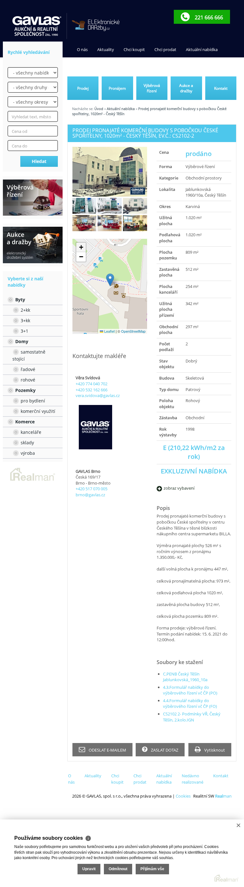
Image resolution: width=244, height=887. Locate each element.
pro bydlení (32, 401)
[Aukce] (33, 245)
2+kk (24, 310)
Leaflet (109, 331)
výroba (27, 453)
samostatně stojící (28, 355)
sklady (26, 443)
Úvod (98, 108)
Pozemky (25, 390)
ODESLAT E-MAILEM (107, 750)
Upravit (89, 869)
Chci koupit (134, 49)
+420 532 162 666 (91, 390)
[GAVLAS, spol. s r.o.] (37, 26)
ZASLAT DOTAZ (164, 750)
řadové (27, 369)
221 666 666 (208, 17)
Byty (19, 300)
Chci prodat (165, 49)
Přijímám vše (152, 869)
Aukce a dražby (186, 88)
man (223, 796)
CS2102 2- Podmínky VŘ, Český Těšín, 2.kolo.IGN (191, 717)
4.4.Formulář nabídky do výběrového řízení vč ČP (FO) (190, 703)
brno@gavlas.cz (90, 495)
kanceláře (30, 432)
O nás (82, 49)
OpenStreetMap (133, 331)
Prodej (83, 88)
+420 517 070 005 (91, 489)
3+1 (23, 331)
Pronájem (117, 88)
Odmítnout (118, 869)
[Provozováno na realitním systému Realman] (33, 474)
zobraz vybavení (179, 488)
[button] (110, 279)
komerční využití (37, 411)
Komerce (24, 422)
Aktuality (105, 49)
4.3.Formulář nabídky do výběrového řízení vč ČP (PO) (190, 690)
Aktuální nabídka (202, 49)
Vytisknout (214, 750)
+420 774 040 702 (91, 384)
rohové (27, 380)
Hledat (39, 161)
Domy (21, 341)
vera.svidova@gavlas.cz (98, 395)
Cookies (183, 796)
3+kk (24, 320)
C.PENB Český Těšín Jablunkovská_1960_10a (185, 677)
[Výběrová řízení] (33, 197)
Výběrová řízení (152, 88)
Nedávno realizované (97, 65)
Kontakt (134, 65)
